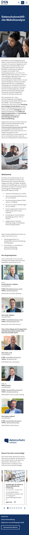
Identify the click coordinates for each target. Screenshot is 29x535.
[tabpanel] (14, 487)
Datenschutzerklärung (8, 519)
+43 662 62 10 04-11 (12, 392)
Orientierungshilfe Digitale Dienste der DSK (14, 127)
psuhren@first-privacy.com (13, 421)
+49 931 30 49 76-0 (12, 291)
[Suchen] (19, 2)
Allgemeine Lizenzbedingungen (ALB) (12, 522)
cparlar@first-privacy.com (13, 357)
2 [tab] (10, 508)
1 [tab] (8, 508)
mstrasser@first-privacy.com (14, 390)
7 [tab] (21, 508)
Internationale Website (10, 527)
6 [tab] (19, 508)
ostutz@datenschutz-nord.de (14, 320)
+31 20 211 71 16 (11, 359)
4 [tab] (14, 508)
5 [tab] (17, 508)
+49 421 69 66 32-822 (12, 423)
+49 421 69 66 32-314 (12, 321)
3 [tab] (12, 508)
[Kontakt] (22, 2)
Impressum (4, 516)
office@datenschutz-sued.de (14, 289)
